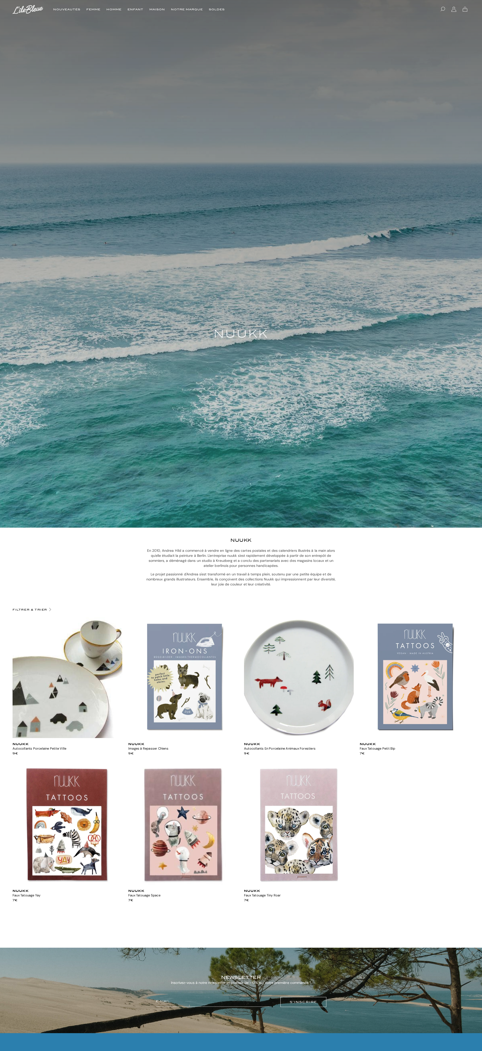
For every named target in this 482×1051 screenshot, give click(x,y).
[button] (442, 9)
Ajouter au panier (67, 736)
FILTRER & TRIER (30, 609)
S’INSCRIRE (303, 1002)
